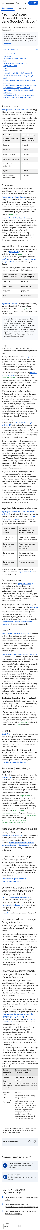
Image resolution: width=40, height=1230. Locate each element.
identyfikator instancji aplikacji (13, 762)
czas (5, 913)
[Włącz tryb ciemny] (19, 1226)
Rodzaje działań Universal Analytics (15, 110)
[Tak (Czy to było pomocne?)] (29, 1142)
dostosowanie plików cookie (13, 879)
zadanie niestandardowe (12, 905)
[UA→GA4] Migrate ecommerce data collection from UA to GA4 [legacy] (21, 1212)
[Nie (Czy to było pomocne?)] (35, 1142)
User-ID (6, 68)
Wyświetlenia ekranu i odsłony (14, 58)
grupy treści (33, 607)
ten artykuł (7, 43)
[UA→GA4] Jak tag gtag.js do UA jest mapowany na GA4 (21, 1199)
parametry (6, 777)
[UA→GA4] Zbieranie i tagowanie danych (13, 1191)
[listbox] (10, 1226)
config (5, 259)
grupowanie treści (24, 584)
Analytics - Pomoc (14, 3)
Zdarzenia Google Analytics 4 (12, 218)
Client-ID (6, 71)
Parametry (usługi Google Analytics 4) (17, 73)
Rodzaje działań (9, 54)
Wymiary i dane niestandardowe (15, 63)
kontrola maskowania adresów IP (15, 897)
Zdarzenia (7, 56)
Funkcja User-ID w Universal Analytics (15, 634)
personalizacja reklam (11, 882)
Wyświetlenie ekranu (9, 304)
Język (7, 1223)
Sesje (5, 61)
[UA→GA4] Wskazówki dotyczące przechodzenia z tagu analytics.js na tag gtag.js (21, 1205)
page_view (14, 252)
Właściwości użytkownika (11, 835)
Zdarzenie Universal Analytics (12, 197)
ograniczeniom (24, 572)
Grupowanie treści (10, 66)
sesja (28, 357)
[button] (3, 2)
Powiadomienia (21, 8)
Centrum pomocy (8, 8)
